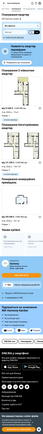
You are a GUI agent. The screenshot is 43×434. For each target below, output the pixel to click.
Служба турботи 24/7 (12, 404)
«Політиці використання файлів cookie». (17, 425)
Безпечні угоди (9, 400)
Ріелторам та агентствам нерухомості (20, 381)
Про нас (5, 408)
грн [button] (37, 32)
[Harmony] (5, 263)
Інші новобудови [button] (13, 3)
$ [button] (31, 32)
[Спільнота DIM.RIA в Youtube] (21, 387)
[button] (4, 3)
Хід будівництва (29, 9)
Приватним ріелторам (12, 377)
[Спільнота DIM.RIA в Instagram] (4, 387)
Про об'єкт (6, 9)
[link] (21, 91)
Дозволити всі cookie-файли (19, 429)
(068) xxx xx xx (21, 275)
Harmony (14, 263)
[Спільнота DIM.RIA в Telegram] (15, 387)
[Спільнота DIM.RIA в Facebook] (9, 387)
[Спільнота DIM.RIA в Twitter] (27, 387)
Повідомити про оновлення (18, 63)
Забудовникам (9, 392)
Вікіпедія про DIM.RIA (12, 396)
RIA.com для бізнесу (11, 373)
